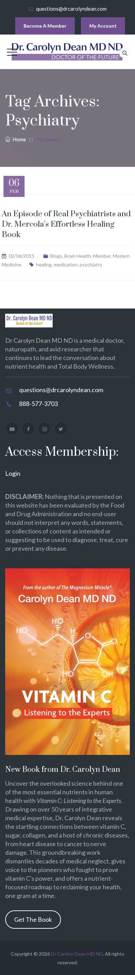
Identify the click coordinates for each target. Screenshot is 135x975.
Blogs (56, 256)
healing (44, 264)
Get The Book (33, 919)
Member (102, 256)
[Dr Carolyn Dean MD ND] (67, 52)
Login (12, 473)
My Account (103, 26)
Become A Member (45, 26)
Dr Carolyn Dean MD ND (77, 954)
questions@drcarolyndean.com (71, 9)
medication (66, 264)
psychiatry (91, 264)
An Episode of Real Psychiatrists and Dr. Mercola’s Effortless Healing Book (66, 224)
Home (18, 139)
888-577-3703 (38, 403)
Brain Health (77, 256)
